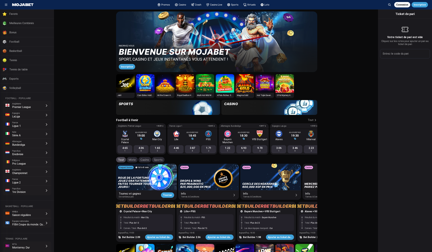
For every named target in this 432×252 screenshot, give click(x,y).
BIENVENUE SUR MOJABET (174, 52)
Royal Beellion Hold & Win (188, 95)
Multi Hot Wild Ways (206, 95)
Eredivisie (17, 154)
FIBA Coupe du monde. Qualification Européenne (40, 224)
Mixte (132, 159)
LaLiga (16, 116)
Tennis (13, 60)
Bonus (13, 32)
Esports (14, 78)
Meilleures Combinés (21, 23)
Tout (121, 159)
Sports (158, 159)
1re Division (19, 192)
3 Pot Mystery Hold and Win (289, 95)
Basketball (15, 51)
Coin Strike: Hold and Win (148, 95)
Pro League (19, 163)
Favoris (13, 13)
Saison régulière (21, 215)
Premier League (21, 107)
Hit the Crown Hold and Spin (169, 95)
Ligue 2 (16, 182)
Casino (144, 159)
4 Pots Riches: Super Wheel (228, 95)
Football (14, 41)
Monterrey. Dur (21, 247)
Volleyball (15, 88)
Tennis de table (18, 69)
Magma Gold (242, 95)
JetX (119, 95)
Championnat (20, 173)
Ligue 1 (16, 126)
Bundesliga (18, 144)
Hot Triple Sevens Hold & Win (269, 95)
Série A (16, 135)
